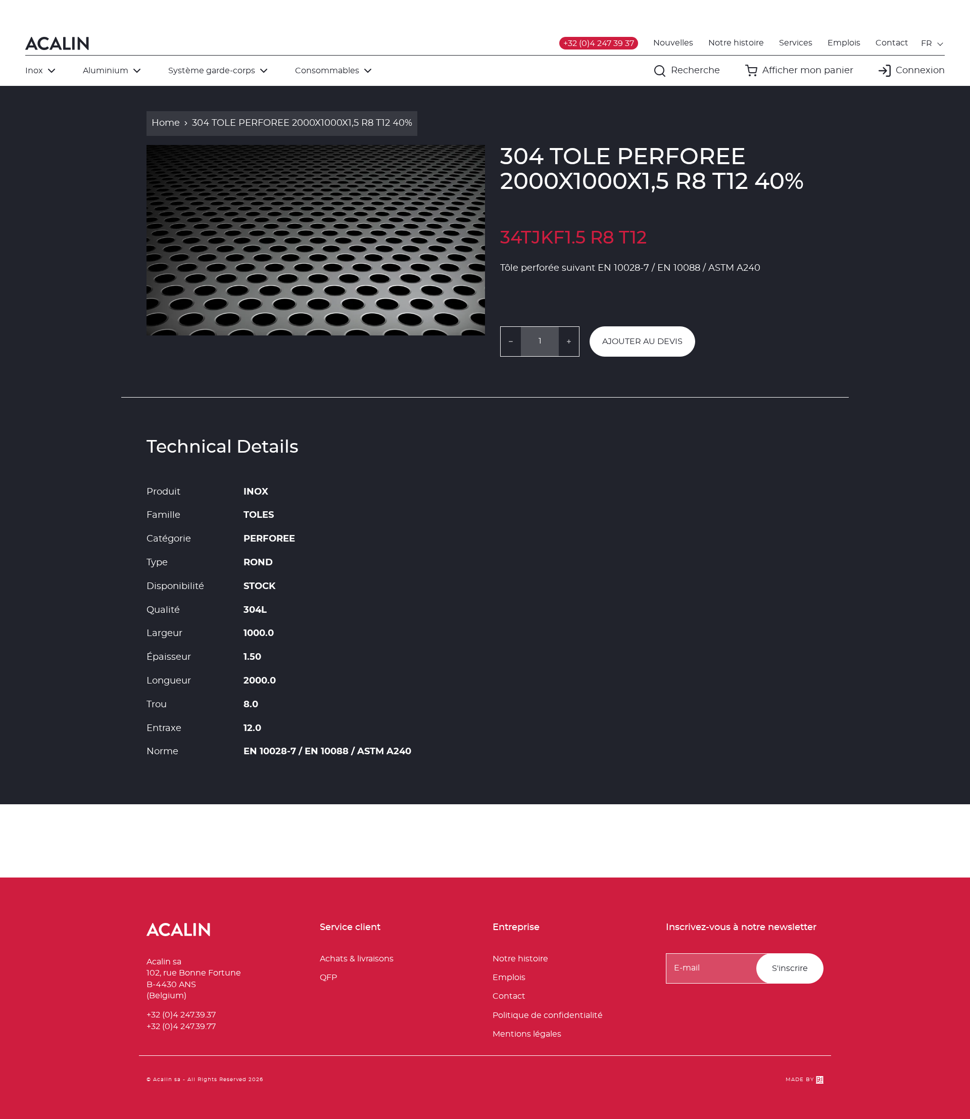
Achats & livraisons (357, 959)
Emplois (844, 43)
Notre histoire (736, 43)
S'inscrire (790, 968)
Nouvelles (673, 43)
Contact (892, 43)
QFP (328, 978)
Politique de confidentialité (548, 1015)
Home (166, 123)
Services (795, 43)
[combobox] (933, 43)
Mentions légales (527, 1034)
